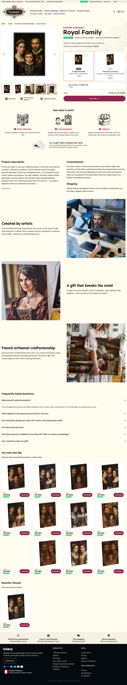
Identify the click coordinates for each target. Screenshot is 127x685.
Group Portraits (83, 11)
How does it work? (36, 14)
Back (3, 24)
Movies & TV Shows (67, 11)
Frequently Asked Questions (63, 664)
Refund (84, 658)
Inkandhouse (86, 673)
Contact (56, 655)
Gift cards (48, 14)
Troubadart (85, 676)
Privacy (84, 655)
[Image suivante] (54, 54)
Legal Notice (86, 653)
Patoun (84, 670)
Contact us (106, 1)
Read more (6, 188)
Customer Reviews (95, 1)
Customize (24, 495)
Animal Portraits (59, 14)
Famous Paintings (51, 11)
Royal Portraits (36, 11)
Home (10, 24)
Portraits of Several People (24, 24)
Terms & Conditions (88, 661)
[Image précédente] (4, 54)
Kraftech (60, 681)
